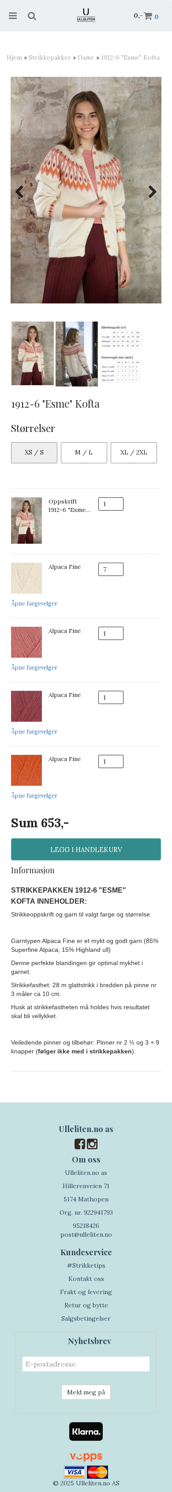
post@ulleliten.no (86, 1234)
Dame (86, 57)
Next (148, 192)
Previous (24, 192)
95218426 (86, 1226)
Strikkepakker (50, 57)
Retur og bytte (86, 1305)
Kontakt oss (86, 1279)
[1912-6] (86, 190)
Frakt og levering (86, 1292)
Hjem (14, 57)
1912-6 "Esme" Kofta (130, 57)
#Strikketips (86, 1265)
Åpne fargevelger (34, 603)
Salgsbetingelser (86, 1318)
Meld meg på (86, 1392)
